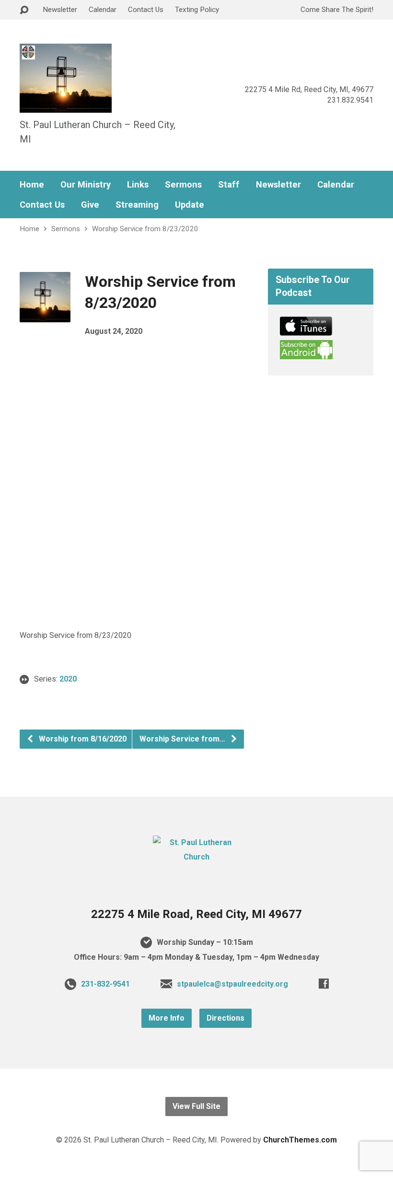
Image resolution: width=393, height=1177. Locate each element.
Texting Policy (197, 9)
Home (32, 184)
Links (138, 184)
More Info (167, 1018)
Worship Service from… (183, 738)
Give (90, 204)
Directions (225, 1018)
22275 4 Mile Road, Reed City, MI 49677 (196, 914)
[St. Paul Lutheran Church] (197, 856)
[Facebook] (324, 983)
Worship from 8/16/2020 (82, 738)
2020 (68, 678)
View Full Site (196, 1106)
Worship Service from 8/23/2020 (145, 228)
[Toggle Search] (24, 10)
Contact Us (145, 9)
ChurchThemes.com (300, 1139)
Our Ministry (85, 184)
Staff (229, 184)
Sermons (183, 184)
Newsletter (60, 9)
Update (189, 204)
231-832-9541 (105, 984)
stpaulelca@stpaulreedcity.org (232, 984)
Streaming (137, 204)
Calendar (102, 9)
